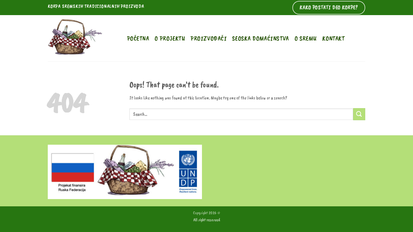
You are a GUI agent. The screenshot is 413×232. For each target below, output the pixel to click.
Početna (138, 38)
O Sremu (305, 38)
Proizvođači (208, 38)
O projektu (169, 38)
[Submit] (359, 114)
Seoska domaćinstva (260, 38)
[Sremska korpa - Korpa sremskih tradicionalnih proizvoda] (83, 38)
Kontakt (333, 38)
